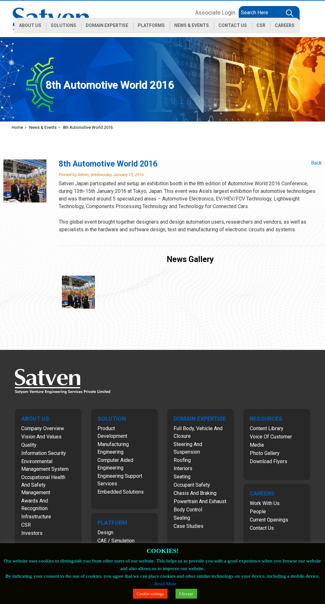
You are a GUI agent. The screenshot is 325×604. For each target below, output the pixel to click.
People (258, 512)
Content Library (266, 428)
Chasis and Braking (195, 493)
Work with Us (265, 503)
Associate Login (215, 12)
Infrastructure (36, 517)
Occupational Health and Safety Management (43, 485)
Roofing (182, 460)
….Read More (162, 583)
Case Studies (188, 526)
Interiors (183, 468)
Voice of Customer (271, 437)
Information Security (43, 453)
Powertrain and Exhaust (200, 501)
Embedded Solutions (120, 492)
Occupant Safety (192, 485)
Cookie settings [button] (150, 593)
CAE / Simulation (116, 541)
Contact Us (262, 528)
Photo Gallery (265, 453)
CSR (26, 525)
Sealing (182, 518)
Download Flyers (268, 461)
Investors (32, 533)
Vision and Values (41, 437)
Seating (182, 477)
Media (257, 445)
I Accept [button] (186, 593)
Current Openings (269, 520)
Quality (28, 445)
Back (316, 163)
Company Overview (42, 428)
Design (105, 532)
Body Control (188, 510)
